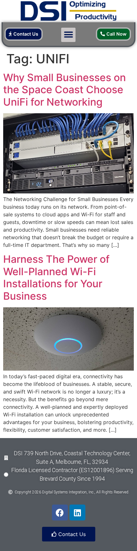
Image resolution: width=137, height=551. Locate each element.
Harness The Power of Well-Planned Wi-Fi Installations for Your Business (56, 277)
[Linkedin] (77, 512)
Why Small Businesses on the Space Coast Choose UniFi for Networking (64, 89)
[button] (68, 35)
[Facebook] (60, 512)
